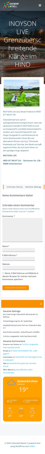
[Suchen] (41, 304)
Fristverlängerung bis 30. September (17, 321)
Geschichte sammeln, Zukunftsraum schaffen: (21, 332)
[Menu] (40, 5)
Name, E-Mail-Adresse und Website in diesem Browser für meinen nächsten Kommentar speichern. (20, 276)
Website (6, 264)
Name (5, 246)
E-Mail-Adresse (9, 255)
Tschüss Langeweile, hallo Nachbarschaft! (20, 336)
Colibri (32, 446)
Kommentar (8, 216)
